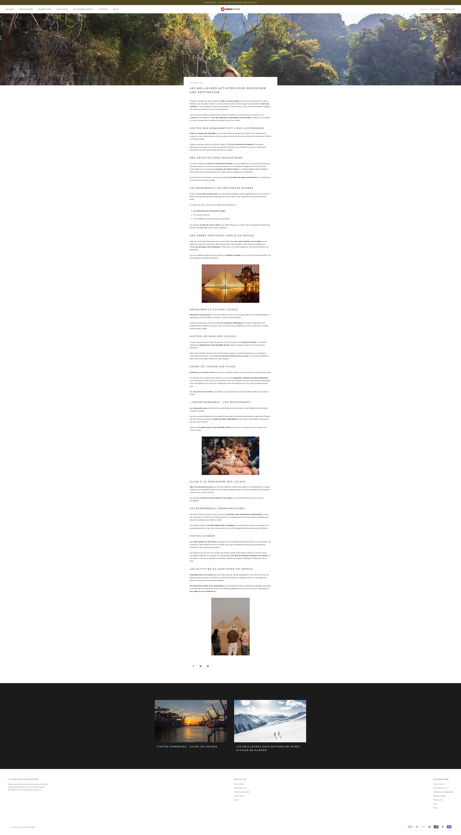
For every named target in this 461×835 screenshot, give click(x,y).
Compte (423, 9)
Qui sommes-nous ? (83, 9)
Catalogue (62, 9)
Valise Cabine (239, 784)
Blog (116, 9)
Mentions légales (439, 796)
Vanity (236, 800)
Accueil (10, 9)
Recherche (435, 9)
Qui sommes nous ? (440, 788)
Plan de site (437, 800)
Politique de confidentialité (443, 792)
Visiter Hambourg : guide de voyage (187, 746)
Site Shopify (30, 827)
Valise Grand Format (241, 792)
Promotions (44, 9)
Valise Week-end (240, 788)
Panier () (449, 9)
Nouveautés (26, 9)
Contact (103, 9)
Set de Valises (239, 796)
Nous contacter (439, 784)
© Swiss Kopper (17, 827)
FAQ (435, 804)
